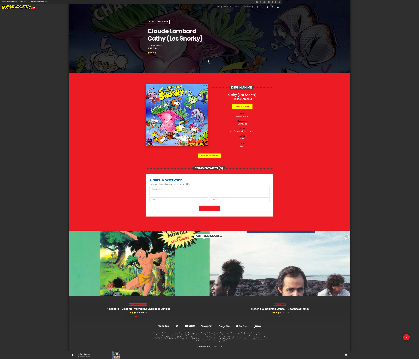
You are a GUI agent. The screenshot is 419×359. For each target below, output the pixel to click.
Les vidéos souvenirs (261, 333)
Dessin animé (163, 22)
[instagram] (269, 2)
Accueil (153, 333)
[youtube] (264, 3)
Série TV (219, 339)
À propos (207, 341)
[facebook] (257, 2)
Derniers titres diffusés (226, 337)
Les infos (241, 339)
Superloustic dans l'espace (193, 335)
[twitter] (261, 2)
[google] (276, 2)
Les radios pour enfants (261, 339)
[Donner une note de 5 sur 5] (155, 53)
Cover (250, 337)
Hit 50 (171, 339)
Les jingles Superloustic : (175, 335)
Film (166, 339)
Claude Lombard (242, 99)
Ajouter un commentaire (209, 156)
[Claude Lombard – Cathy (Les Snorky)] (177, 146)
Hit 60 (177, 339)
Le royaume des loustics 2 (159, 337)
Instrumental (200, 339)
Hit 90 (193, 339)
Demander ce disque (242, 106)
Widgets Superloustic (230, 339)
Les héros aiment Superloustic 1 (213, 335)
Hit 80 (187, 339)
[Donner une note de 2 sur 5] (150, 53)
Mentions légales (217, 341)
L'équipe (203, 333)
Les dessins (249, 339)
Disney (266, 337)
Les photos (249, 333)
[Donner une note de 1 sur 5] (148, 53)
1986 (242, 139)
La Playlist (242, 124)
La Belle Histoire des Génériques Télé (189, 337)
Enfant (161, 339)
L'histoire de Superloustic (179, 333)
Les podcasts (172, 337)
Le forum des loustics (196, 341)
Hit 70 (182, 339)
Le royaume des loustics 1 (254, 335)
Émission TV (153, 339)
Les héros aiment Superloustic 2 (234, 335)
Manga (208, 339)
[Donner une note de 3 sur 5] (152, 53)
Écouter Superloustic (163, 333)
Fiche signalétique (213, 333)
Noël (213, 339)
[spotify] (272, 2)
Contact (226, 341)
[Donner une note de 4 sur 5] (154, 53)
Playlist (152, 22)
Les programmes (193, 333)
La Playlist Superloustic (210, 337)
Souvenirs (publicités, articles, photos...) (232, 333)
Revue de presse (161, 335)
